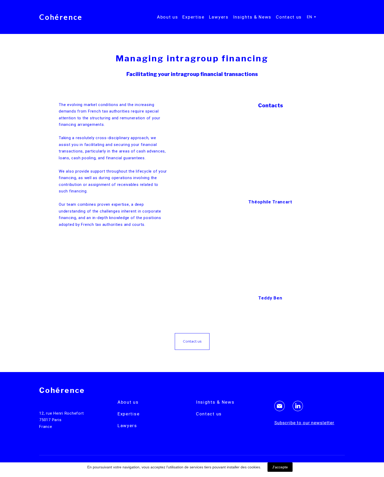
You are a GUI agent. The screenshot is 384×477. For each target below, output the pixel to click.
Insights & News (252, 17)
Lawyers (219, 17)
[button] (192, 341)
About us (167, 17)
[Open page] (270, 154)
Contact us (289, 17)
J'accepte (280, 467)
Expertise (193, 17)
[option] (309, 17)
